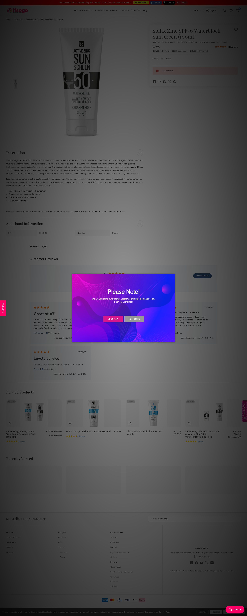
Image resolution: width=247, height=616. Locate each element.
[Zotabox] (173, 340)
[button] (3, 308)
